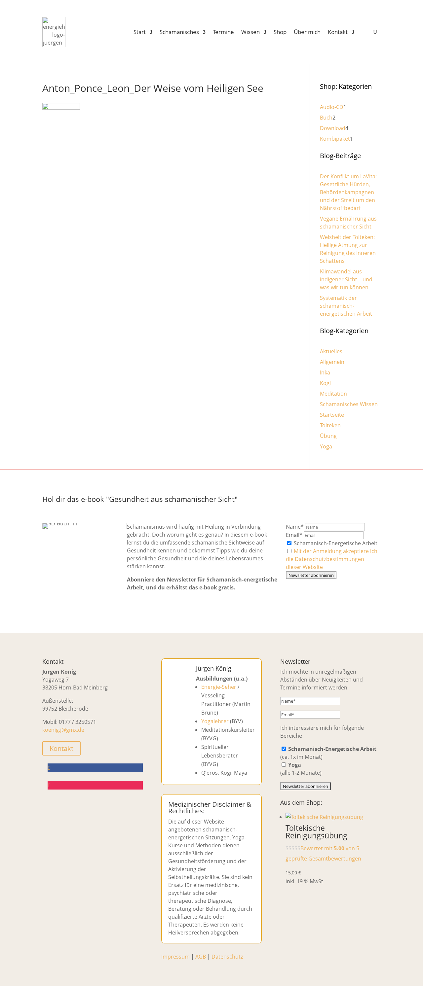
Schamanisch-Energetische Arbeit (334, 543)
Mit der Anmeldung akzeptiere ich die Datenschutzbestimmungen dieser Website (331, 559)
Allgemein (332, 362)
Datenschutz (227, 956)
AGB (200, 956)
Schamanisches (179, 32)
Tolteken (330, 425)
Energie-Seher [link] (218, 686)
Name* (295, 526)
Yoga (326, 446)
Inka (325, 372)
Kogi (325, 383)
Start (140, 32)
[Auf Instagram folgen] (95, 785)
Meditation (333, 393)
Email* (294, 535)
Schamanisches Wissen (349, 404)
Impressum (175, 956)
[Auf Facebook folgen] (95, 767)
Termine (223, 32)
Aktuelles (331, 351)
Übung (328, 436)
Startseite (332, 414)
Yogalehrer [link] (215, 721)
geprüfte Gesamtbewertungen (323, 858)
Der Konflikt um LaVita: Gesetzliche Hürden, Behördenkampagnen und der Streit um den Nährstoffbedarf (348, 192)
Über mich (307, 32)
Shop (280, 32)
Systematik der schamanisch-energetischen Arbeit (346, 305)
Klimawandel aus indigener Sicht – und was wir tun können (346, 279)
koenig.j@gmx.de (63, 729)
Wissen (250, 32)
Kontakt (338, 32)
